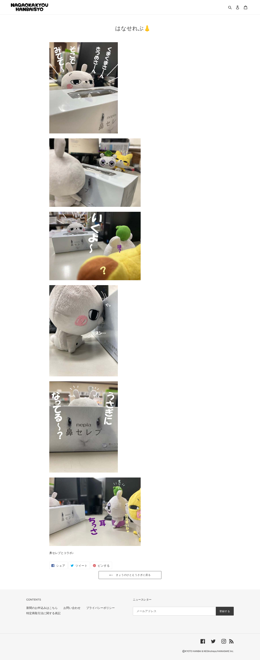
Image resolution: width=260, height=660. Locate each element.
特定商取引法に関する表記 (43, 613)
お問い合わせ (72, 608)
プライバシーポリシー (100, 608)
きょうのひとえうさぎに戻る (133, 575)
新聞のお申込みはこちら (42, 608)
